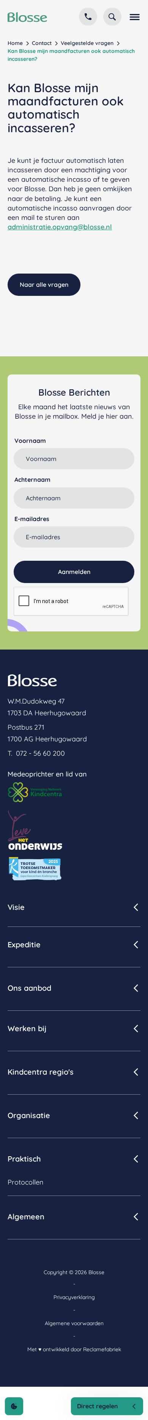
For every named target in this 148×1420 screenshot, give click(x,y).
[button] (134, 17)
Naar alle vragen (44, 284)
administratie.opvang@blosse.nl (60, 227)
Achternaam (32, 479)
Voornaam (30, 440)
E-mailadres (31, 519)
